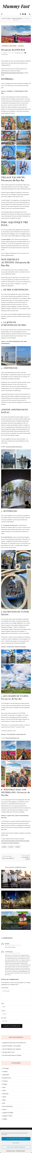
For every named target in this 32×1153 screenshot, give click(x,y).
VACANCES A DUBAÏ (8, 907)
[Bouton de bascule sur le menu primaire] (2, 14)
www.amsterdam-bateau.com (14, 447)
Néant (4, 1100)
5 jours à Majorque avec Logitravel (11, 1049)
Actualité (4, 1071)
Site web (3, 1018)
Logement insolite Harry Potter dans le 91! (14, 1043)
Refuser (16, 1143)
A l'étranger (5, 1068)
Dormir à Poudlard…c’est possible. (11, 1046)
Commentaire (4, 988)
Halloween (5, 1094)
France (4, 1090)
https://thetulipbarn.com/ (12, 738)
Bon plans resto (6, 1078)
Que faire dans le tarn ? (8, 1052)
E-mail (3, 1011)
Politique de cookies (10, 1150)
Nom (2, 1003)
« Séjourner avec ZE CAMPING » (10, 886)
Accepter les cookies (16, 1139)
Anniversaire (5, 1075)
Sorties (4, 1109)
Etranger (4, 1084)
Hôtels (4, 1097)
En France (5, 1081)
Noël (3, 1103)
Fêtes (4, 1087)
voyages (17, 846)
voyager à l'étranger (9, 46)
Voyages (21, 46)
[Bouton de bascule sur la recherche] (29, 14)
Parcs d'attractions (7, 1106)
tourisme (11, 846)
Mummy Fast (16, 6)
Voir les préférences (16, 1147)
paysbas (4, 846)
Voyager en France (7, 884)
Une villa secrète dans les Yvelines (11, 1055)
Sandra (5, 53)
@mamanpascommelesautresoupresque (12, 73)
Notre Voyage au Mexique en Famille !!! (12, 927)
